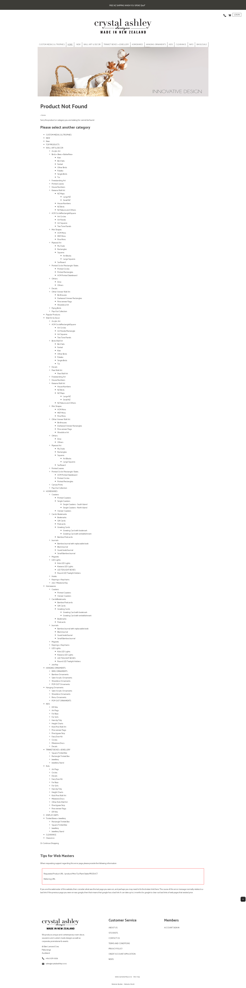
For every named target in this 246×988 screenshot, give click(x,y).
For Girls (55, 717)
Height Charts (57, 723)
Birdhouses (62, 295)
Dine (59, 282)
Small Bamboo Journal (66, 553)
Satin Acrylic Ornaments (62, 678)
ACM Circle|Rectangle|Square (64, 213)
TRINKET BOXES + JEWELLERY (116, 44)
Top (243, 899)
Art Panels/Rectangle (66, 331)
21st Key (55, 664)
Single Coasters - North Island (75, 507)
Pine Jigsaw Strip (58, 733)
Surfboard (61, 262)
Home (70, 44)
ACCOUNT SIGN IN (171, 927)
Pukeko (60, 171)
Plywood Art (56, 242)
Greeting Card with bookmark (75, 530)
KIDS (171, 44)
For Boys (55, 714)
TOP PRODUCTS (52, 144)
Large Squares (69, 259)
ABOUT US (113, 927)
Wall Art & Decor (53, 318)
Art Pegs (55, 710)
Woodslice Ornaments (61, 681)
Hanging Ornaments (54, 687)
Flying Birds (56, 308)
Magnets (55, 556)
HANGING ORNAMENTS (156, 44)
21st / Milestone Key (60, 583)
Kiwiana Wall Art (58, 190)
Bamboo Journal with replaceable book (72, 543)
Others (55, 278)
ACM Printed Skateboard (67, 275)
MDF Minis (61, 236)
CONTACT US (114, 938)
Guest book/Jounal (64, 635)
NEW (78, 44)
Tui (58, 177)
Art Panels (61, 220)
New (48, 141)
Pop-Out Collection (59, 311)
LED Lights (56, 560)
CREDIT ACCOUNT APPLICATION (122, 954)
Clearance (50, 838)
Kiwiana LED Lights (65, 566)
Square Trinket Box (59, 753)
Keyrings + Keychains (60, 579)
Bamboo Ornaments (60, 674)
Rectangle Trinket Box (60, 756)
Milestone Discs (58, 743)
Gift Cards (61, 521)
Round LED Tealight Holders (69, 573)
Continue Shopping (51, 843)
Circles (54, 740)
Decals (54, 288)
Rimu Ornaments (59, 697)
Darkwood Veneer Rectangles (69, 298)
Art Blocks (67, 256)
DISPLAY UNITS (52, 815)
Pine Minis (61, 239)
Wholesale (201, 44)
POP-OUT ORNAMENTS (61, 700)
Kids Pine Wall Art (59, 727)
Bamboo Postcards (65, 537)
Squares (60, 252)
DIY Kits (55, 707)
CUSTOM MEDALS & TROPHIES (58, 135)
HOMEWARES (137, 44)
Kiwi (59, 157)
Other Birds (62, 167)
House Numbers (58, 187)
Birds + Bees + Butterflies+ (62, 154)
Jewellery (55, 759)
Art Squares (62, 223)
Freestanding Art (59, 180)
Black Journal (62, 547)
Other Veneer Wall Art (61, 292)
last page (100, 889)
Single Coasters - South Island (75, 504)
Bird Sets (60, 161)
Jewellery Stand (58, 763)
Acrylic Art (56, 151)
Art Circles (61, 216)
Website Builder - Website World (123, 984)
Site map (136, 976)
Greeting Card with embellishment (77, 534)
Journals (55, 540)
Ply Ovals (61, 246)
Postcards (61, 524)
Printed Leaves (58, 184)
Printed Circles (63, 269)
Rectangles (62, 249)
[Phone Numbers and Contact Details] (225, 14)
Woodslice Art (63, 305)
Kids (48, 766)
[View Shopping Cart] (229, 14)
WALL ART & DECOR (92, 44)
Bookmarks (61, 517)
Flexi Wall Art (57, 370)
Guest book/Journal (65, 550)
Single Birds (62, 174)
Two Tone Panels (64, 226)
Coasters (55, 494)
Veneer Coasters (64, 511)
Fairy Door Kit (57, 736)
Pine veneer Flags (64, 301)
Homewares (51, 586)
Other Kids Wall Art (60, 802)
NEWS (111, 959)
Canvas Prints (57, 485)
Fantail (60, 164)
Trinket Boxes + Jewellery (56, 818)
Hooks (54, 576)
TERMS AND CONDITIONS (119, 943)
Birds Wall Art (57, 341)
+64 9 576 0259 (52, 958)
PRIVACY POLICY (115, 948)
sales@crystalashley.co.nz (56, 963)
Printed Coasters (64, 498)
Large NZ (67, 197)
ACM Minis (61, 233)
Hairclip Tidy (57, 720)
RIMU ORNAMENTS (59, 671)
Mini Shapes (57, 229)
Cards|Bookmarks (59, 599)
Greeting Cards (63, 527)
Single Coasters (63, 501)
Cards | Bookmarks (59, 514)
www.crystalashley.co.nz (123, 976)
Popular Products (53, 314)
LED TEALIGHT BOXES (66, 570)
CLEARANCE (181, 44)
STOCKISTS (113, 933)
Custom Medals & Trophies (52, 44)
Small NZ (66, 200)
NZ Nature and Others (66, 210)
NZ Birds (60, 206)
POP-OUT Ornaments (61, 684)
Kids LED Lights (63, 563)
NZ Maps (60, 193)
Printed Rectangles (65, 272)
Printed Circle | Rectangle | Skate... (65, 265)
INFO (191, 44)
